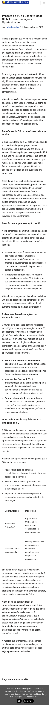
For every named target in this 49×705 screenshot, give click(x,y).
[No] (45, 695)
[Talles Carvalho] (15, 2)
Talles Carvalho (12, 27)
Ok (19, 701)
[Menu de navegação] (44, 3)
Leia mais (28, 701)
